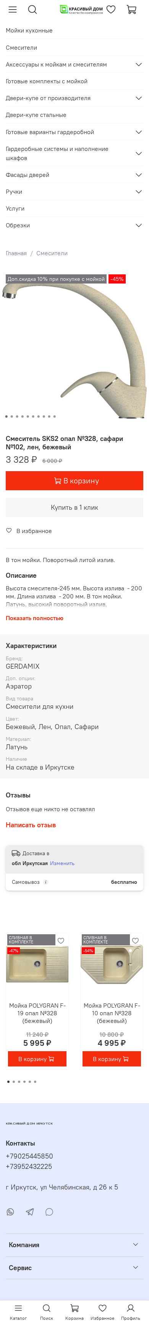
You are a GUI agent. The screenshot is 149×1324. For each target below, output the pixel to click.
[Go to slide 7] (38, 416)
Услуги (15, 208)
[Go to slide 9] (49, 416)
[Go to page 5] (30, 1082)
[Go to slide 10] (54, 416)
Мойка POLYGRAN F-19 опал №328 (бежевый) (37, 1013)
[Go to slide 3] (17, 416)
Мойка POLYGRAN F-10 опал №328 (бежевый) (112, 1013)
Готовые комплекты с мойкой (46, 81)
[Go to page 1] (8, 1082)
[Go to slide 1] (6, 416)
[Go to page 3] (19, 1082)
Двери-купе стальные (36, 114)
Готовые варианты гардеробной (50, 132)
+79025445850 (29, 1156)
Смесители (52, 253)
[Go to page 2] (14, 1082)
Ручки (14, 191)
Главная (16, 253)
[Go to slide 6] (33, 416)
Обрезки (18, 225)
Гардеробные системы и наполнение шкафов (57, 153)
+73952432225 (29, 1166)
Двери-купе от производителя (48, 98)
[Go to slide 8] (44, 416)
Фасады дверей (27, 174)
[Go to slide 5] (28, 416)
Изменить (62, 863)
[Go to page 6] (35, 1082)
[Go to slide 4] (22, 416)
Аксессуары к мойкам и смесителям (56, 64)
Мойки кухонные (29, 30)
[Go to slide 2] (12, 416)
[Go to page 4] (24, 1082)
